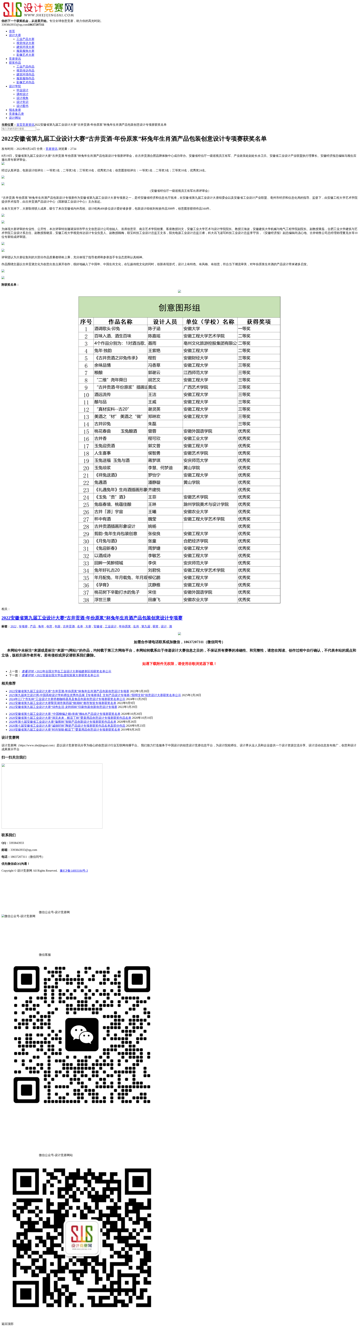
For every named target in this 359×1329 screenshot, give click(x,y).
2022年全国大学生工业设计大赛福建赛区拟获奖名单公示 (66, 671)
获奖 (156, 626)
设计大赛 (15, 35)
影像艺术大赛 (25, 54)
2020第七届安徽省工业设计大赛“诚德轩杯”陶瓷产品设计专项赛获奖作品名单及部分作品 (67, 725)
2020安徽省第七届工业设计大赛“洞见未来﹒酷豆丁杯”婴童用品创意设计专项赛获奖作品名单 (70, 717)
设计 (164, 626)
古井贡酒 (69, 626)
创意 (49, 626)
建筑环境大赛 (25, 47)
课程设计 (22, 94)
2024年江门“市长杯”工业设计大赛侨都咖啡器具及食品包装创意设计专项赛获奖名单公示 (67, 699)
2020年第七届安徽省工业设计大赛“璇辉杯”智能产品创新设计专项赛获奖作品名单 (62, 721)
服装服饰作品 (25, 78)
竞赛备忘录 (16, 113)
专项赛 (23, 626)
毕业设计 (22, 90)
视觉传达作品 (25, 70)
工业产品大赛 (25, 39)
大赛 (88, 626)
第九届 (145, 626)
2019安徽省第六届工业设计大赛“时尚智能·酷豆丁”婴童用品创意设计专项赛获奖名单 (64, 729)
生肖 (136, 626)
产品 (33, 626)
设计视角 (22, 98)
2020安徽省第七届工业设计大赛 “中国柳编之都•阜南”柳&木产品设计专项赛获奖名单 (64, 713)
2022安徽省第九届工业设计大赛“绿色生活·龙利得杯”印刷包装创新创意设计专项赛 (63, 707)
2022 (13, 626)
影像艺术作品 (25, 82)
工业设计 (111, 626)
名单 (80, 626)
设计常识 (22, 102)
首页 (12, 31)
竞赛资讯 (15, 58)
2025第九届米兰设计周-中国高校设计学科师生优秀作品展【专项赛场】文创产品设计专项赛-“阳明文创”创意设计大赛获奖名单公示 (95, 695)
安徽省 (97, 626)
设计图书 (22, 106)
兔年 (41, 626)
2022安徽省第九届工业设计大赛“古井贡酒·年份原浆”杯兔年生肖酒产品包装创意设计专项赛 (91, 617)
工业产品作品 (25, 66)
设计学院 (15, 86)
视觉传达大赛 (25, 43)
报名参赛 (15, 109)
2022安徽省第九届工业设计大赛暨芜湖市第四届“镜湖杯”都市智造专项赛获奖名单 (62, 703)
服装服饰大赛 (25, 50)
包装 (58, 626)
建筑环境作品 (25, 74)
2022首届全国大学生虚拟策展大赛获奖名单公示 (60, 675)
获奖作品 (15, 62)
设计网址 (15, 117)
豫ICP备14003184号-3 (74, 870)
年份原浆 (125, 626)
